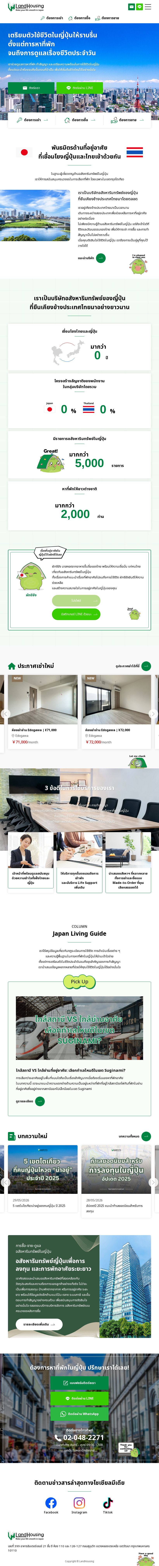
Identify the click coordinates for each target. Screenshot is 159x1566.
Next (153, 714)
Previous (5, 714)
